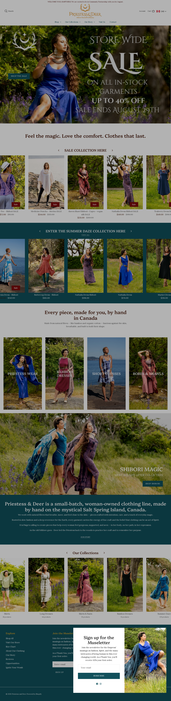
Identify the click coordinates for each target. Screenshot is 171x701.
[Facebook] (97, 684)
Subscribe (98, 676)
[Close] (163, 630)
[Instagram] (100, 684)
